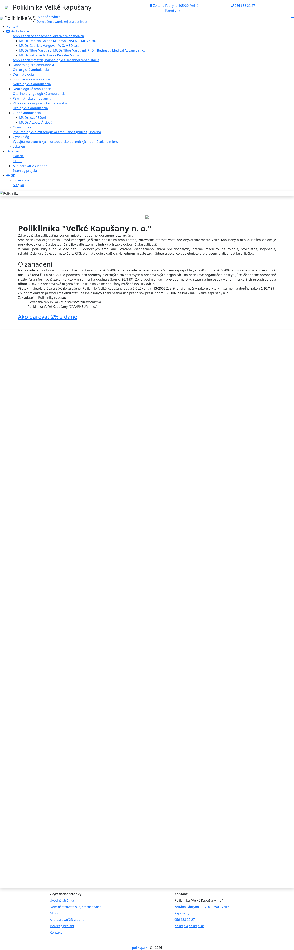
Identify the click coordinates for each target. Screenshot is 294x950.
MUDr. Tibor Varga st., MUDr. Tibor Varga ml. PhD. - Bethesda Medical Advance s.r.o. (82, 50)
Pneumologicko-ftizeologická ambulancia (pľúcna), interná (57, 132)
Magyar (18, 185)
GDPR (17, 161)
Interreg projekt (25, 170)
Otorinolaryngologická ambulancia (39, 93)
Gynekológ (21, 137)
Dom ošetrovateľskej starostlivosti (62, 21)
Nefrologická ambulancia (32, 84)
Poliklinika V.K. (19, 18)
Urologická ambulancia (30, 108)
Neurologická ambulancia (32, 89)
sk (12, 175)
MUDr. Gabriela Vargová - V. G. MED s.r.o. (49, 45)
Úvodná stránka (48, 17)
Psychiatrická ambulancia (32, 98)
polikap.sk (139, 947)
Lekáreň (19, 146)
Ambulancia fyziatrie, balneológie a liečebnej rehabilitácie (56, 60)
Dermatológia (23, 74)
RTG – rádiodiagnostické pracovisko (40, 103)
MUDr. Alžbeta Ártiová (35, 122)
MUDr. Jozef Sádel (32, 117)
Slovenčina (21, 180)
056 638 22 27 (244, 5)
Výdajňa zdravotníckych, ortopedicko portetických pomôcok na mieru (65, 141)
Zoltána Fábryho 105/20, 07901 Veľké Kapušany (202, 910)
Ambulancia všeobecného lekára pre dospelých (48, 36)
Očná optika (22, 127)
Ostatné (12, 151)
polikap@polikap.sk (189, 926)
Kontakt (12, 26)
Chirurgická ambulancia (31, 69)
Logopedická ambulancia (32, 79)
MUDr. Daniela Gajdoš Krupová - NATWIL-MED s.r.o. (57, 41)
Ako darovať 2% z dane (30, 166)
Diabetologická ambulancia (33, 65)
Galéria (18, 156)
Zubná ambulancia (27, 113)
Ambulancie (19, 31)
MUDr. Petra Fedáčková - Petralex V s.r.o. (49, 55)
